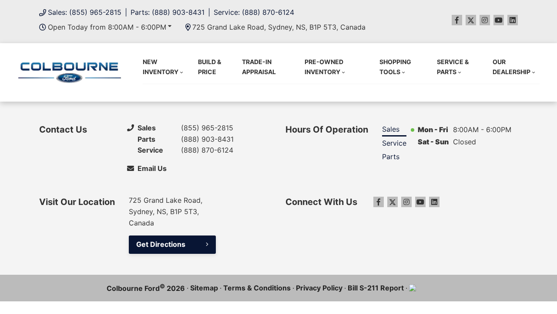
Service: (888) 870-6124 (254, 12)
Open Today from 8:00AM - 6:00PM (107, 27)
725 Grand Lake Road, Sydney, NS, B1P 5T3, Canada (279, 27)
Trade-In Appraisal (259, 66)
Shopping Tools (395, 66)
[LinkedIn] (512, 20)
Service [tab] (394, 143)
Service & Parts (453, 66)
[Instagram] (485, 20)
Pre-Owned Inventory (324, 66)
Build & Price (209, 66)
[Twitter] (471, 20)
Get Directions (160, 244)
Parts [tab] (390, 156)
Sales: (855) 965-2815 (84, 12)
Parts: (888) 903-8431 (168, 12)
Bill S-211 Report (376, 287)
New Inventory (160, 66)
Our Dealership (511, 66)
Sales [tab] (390, 129)
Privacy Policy (319, 287)
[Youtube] (498, 20)
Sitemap (204, 287)
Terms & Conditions (257, 287)
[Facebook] (457, 20)
